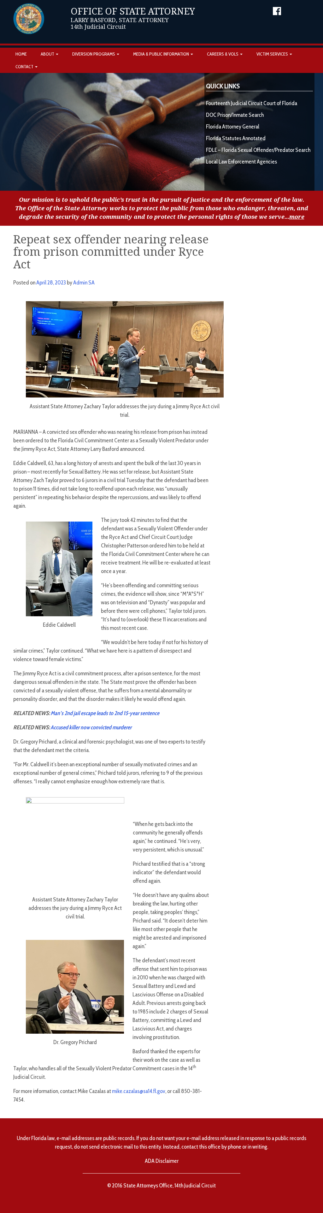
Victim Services (272, 54)
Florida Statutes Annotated (236, 138)
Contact (24, 66)
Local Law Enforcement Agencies (241, 161)
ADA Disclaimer (162, 1160)
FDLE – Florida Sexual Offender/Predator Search (258, 149)
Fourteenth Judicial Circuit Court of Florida (251, 103)
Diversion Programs (94, 54)
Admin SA (84, 282)
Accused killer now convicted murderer (91, 727)
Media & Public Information (161, 54)
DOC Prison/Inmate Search (235, 114)
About (48, 54)
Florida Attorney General (232, 126)
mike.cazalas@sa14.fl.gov (138, 1091)
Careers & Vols (223, 54)
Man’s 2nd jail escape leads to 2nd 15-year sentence (104, 713)
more (296, 216)
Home (21, 54)
